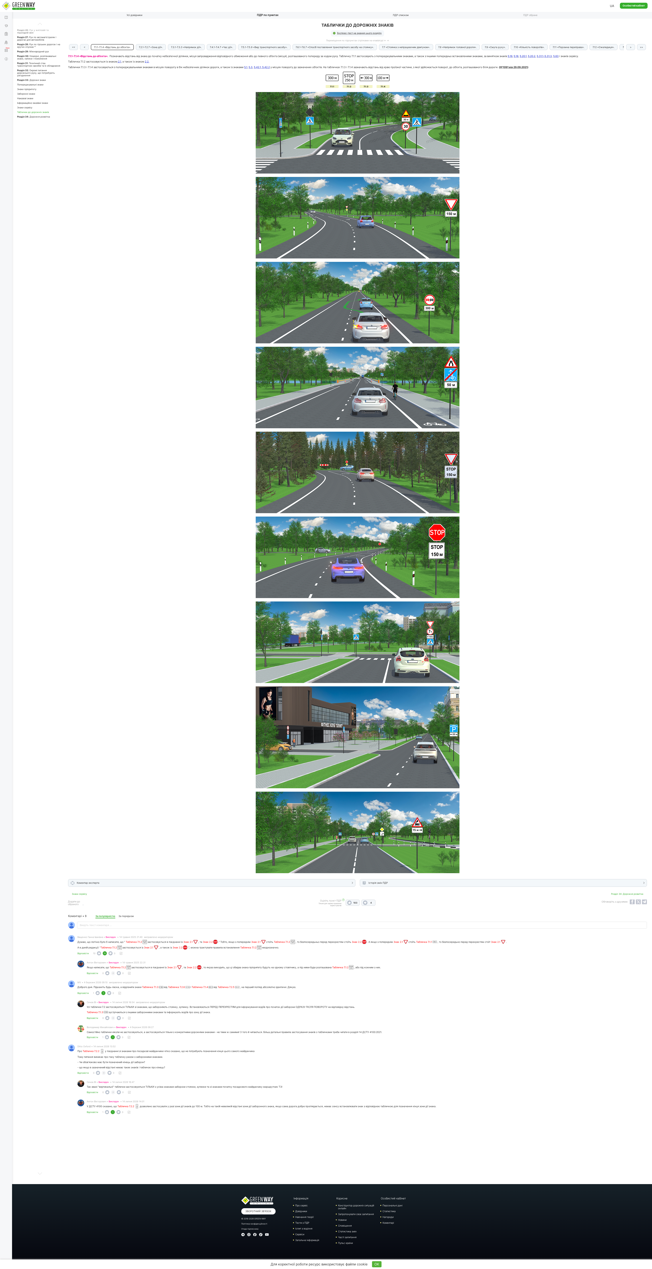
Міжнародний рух (33, 51)
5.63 (556, 56)
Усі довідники (134, 15)
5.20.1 (523, 56)
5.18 (516, 56)
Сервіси (299, 1234)
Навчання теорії (304, 1217)
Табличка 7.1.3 (150, 987)
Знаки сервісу (24, 107)
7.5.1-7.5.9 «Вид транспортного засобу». (264, 47)
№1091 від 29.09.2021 (513, 67)
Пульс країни (345, 1242)
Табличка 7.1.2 (134, 941)
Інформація (301, 1198)
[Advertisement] (357, 1150)
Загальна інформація (307, 1240)
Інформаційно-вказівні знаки (32, 103)
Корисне (341, 1198)
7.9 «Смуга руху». (495, 47)
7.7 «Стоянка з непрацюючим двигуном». (406, 47)
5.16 (510, 56)
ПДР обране (530, 15)
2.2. (147, 61)
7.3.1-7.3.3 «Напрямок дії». (186, 47)
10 (94, 953)
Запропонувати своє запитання (356, 1214)
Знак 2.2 (208, 941)
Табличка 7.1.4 (200, 987)
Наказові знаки (25, 98)
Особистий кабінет (634, 5)
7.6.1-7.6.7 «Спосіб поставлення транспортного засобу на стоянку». (335, 47)
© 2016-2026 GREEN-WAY (253, 1218)
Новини (342, 1219)
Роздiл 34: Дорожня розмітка (627, 894)
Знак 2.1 (188, 941)
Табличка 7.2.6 (177, 987)
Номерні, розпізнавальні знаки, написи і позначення (36, 57)
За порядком (126, 916)
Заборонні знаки (26, 93)
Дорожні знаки (31, 80)
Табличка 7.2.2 (91, 1051)
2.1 (119, 61)
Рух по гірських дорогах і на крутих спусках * (38, 45)
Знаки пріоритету (26, 89)
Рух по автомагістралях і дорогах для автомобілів (36, 38)
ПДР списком (401, 15)
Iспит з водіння (303, 1228)
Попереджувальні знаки (30, 84)
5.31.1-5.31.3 (544, 56)
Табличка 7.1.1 (424, 941)
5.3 (250, 67)
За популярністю (105, 916)
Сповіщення (345, 1225)
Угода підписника (249, 1229)
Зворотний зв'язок (258, 1211)
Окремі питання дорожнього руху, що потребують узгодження (36, 73)
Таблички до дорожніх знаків (33, 112)
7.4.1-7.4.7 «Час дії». (221, 47)
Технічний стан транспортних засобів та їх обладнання (38, 64)
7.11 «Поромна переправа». (568, 47)
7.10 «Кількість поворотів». (529, 47)
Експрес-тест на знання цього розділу (359, 33)
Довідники (301, 1211)
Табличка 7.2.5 (226, 987)
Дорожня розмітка (33, 116)
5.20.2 (531, 56)
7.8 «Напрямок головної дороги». (457, 47)
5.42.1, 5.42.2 (262, 67)
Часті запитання (347, 1237)
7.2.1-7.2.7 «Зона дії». (151, 47)
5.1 (245, 67)
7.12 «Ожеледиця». (603, 47)
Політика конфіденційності (254, 1223)
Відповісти (83, 953)
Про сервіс (301, 1205)
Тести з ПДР (302, 1222)
